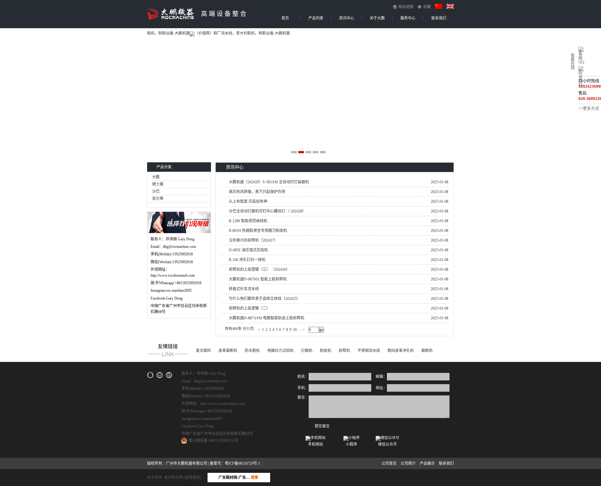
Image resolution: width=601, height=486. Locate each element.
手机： (303, 388)
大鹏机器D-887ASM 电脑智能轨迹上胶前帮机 (266, 318)
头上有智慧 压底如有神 (248, 201)
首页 (285, 18)
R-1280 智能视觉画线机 (248, 221)
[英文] (450, 6)
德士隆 (157, 184)
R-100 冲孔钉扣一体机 (247, 260)
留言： (303, 397)
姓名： (303, 376)
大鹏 (156, 177)
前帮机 (344, 350)
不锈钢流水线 (368, 350)
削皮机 (325, 350)
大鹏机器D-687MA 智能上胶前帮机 (258, 279)
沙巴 (156, 191)
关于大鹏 (377, 18)
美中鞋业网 (173, 477)
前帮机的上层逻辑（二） (249, 308)
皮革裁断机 (227, 350)
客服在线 (573, 61)
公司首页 (389, 463)
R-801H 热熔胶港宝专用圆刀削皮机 (258, 230)
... (299, 329)
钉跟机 (306, 350)
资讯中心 (346, 18)
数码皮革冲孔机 (401, 350)
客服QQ (581, 57)
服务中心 (407, 18)
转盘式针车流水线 (244, 289)
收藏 (427, 7)
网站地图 (406, 7)
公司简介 (408, 463)
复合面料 (203, 350)
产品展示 (427, 463)
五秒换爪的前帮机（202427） (253, 240)
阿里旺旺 (580, 79)
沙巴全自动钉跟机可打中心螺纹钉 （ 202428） (267, 211)
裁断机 (427, 350)
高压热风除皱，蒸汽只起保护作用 (257, 192)
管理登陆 (192, 477)
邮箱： (381, 376)
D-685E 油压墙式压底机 (248, 250)
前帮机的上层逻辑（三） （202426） (259, 269)
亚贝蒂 (157, 199)
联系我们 (438, 18)
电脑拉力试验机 (280, 350)
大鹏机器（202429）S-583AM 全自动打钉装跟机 (269, 182)
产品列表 (315, 18)
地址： (381, 388)
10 (295, 329)
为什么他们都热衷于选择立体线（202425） (264, 298)
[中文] (438, 6)
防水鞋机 (252, 350)
